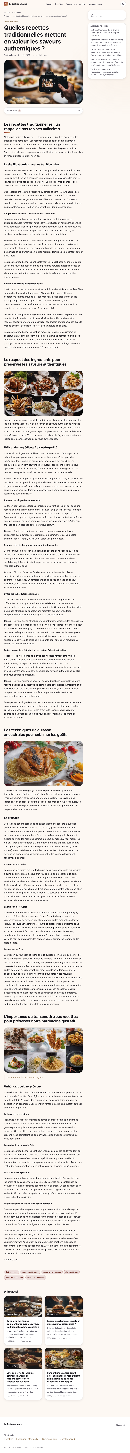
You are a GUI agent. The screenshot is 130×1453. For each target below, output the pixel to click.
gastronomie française (52, 1272)
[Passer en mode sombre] (123, 4)
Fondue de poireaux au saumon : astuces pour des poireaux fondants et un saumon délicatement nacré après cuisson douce (107, 62)
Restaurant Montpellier (76, 4)
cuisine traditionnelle (30, 1272)
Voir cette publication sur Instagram (25, 1077)
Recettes (59, 4)
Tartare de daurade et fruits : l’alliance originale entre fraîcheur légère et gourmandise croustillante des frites (107, 52)
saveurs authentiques (36, 1277)
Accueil (49, 4)
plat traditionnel (71, 1272)
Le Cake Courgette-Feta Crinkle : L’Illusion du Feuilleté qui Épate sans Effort (105, 33)
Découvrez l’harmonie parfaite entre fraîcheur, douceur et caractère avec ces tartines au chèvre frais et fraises (107, 43)
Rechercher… (96, 16)
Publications (17, 12)
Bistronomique (95, 4)
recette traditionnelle (14, 1277)
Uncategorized (67, 1439)
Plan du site (121, 1425)
